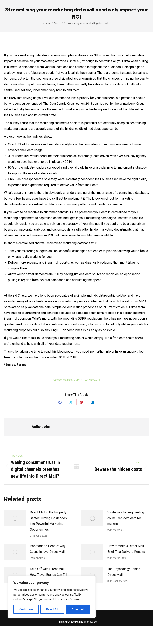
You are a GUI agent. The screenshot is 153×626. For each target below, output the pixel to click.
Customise (26, 609)
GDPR (77, 379)
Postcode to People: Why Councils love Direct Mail (48, 549)
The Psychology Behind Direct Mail (123, 572)
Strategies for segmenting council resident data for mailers (125, 518)
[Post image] (15, 518)
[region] (52, 597)
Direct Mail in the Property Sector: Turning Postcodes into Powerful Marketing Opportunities (48, 520)
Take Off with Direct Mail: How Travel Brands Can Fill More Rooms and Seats (48, 574)
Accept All (78, 609)
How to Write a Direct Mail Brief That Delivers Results (126, 549)
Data (70, 379)
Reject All (52, 609)
